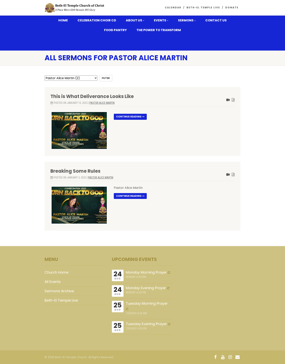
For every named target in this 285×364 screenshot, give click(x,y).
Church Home (56, 272)
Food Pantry (115, 30)
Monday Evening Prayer (146, 287)
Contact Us (216, 20)
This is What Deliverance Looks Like (92, 96)
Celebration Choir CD (97, 20)
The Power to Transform (158, 30)
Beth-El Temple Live (203, 7)
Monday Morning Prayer (146, 272)
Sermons (185, 20)
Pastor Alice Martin (102, 102)
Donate (231, 7)
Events (160, 20)
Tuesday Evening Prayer (146, 323)
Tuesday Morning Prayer (147, 303)
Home (63, 20)
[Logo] (75, 8)
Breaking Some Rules (75, 171)
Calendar (173, 7)
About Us (134, 20)
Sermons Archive (59, 291)
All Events (53, 281)
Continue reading (129, 116)
